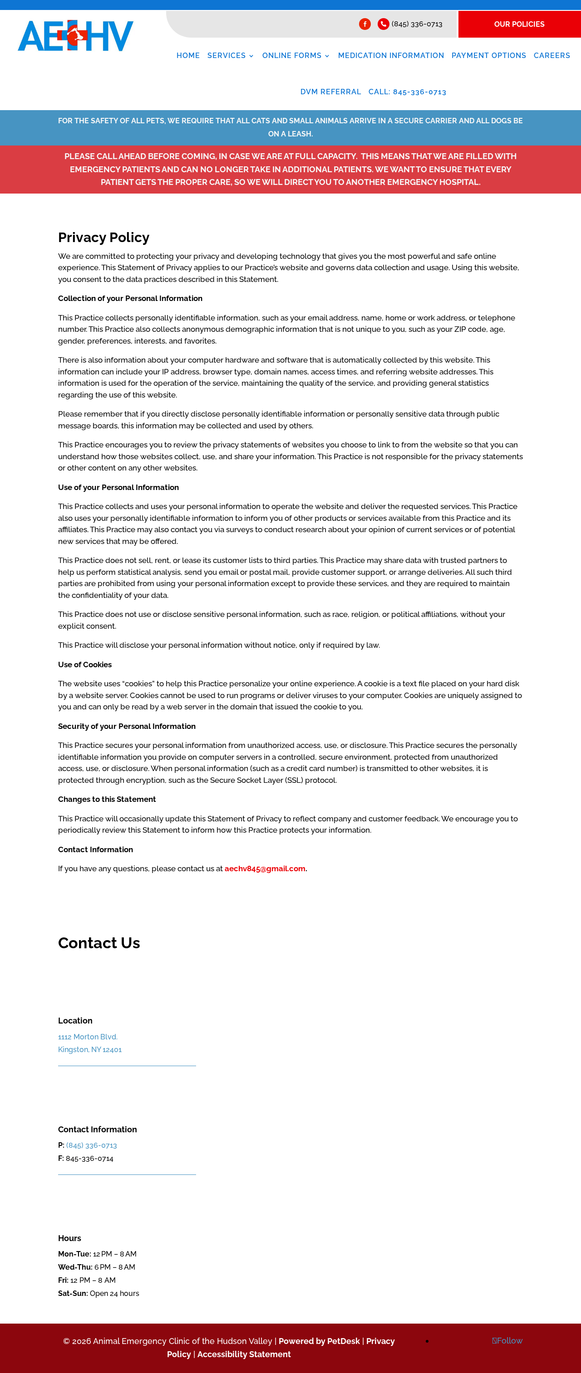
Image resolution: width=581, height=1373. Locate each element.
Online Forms (292, 56)
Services (226, 56)
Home (188, 56)
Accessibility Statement (244, 1354)
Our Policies (519, 24)
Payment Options (489, 56)
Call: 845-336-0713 (408, 92)
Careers (552, 56)
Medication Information (391, 56)
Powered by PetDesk (319, 1341)
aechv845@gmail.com (265, 868)
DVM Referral (330, 92)
